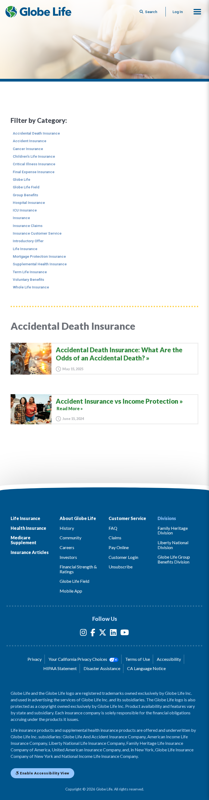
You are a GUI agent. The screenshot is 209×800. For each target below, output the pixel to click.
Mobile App (71, 590)
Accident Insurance (29, 141)
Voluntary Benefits (28, 279)
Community (70, 537)
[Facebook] (92, 633)
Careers (67, 547)
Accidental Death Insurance (36, 133)
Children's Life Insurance (34, 156)
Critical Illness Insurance (34, 164)
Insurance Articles (30, 552)
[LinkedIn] (113, 633)
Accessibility (169, 659)
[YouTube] (124, 633)
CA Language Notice (146, 668)
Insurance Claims (27, 225)
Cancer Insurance (28, 149)
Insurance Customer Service (37, 233)
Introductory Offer (28, 241)
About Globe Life (78, 518)
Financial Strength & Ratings (78, 569)
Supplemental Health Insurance (40, 264)
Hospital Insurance (29, 202)
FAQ (113, 528)
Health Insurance (28, 528)
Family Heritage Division (173, 530)
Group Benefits (25, 195)
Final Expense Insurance (33, 172)
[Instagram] (83, 633)
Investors (68, 557)
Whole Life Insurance (31, 287)
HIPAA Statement (60, 668)
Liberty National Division (173, 545)
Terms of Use (137, 659)
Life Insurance (25, 249)
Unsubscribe (121, 566)
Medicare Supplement (23, 540)
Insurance (21, 218)
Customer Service (127, 518)
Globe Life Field (26, 187)
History (67, 528)
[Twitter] (102, 633)
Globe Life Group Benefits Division (174, 559)
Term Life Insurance (30, 272)
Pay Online (119, 547)
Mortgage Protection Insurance (39, 256)
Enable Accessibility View (44, 773)
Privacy (34, 659)
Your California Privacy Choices (78, 659)
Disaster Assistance (102, 668)
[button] (197, 11)
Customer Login (123, 557)
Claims (115, 537)
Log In (178, 12)
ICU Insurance (25, 210)
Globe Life (21, 179)
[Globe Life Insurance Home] (38, 11)
